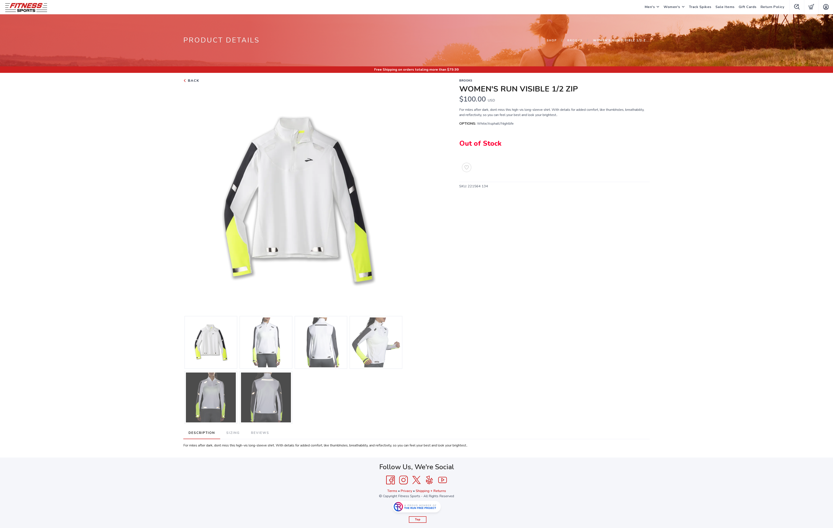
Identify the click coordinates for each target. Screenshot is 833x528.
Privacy (406, 491)
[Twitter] (416, 480)
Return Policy (772, 7)
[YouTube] (442, 480)
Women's (672, 7)
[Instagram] (403, 480)
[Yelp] (429, 480)
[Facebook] (390, 480)
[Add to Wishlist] (466, 167)
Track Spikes (700, 7)
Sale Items (725, 7)
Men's (650, 7)
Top (417, 519)
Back (193, 80)
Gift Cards (748, 7)
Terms (392, 491)
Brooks (575, 41)
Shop (552, 41)
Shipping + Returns (431, 491)
